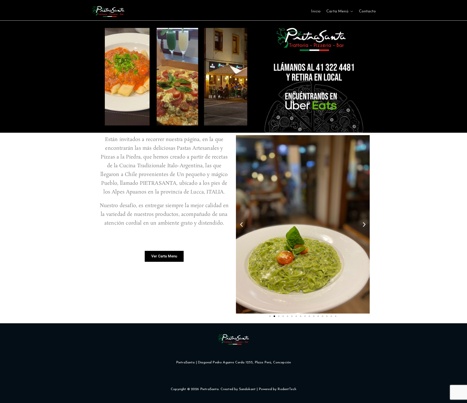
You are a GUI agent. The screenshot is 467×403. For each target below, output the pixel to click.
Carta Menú (337, 11)
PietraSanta (209, 389)
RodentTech (287, 389)
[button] (350, 11)
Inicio (316, 11)
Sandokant (247, 389)
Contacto (367, 11)
